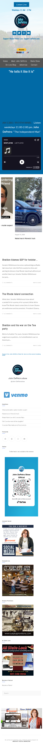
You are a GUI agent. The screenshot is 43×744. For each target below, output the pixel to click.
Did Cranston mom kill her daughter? (12, 421)
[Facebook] (14, 33)
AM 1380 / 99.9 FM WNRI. (17, 122)
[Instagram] (24, 33)
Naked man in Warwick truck (13, 238)
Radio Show (35, 61)
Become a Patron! (7, 685)
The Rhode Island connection (17, 294)
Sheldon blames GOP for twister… (20, 259)
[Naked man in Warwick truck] (18, 204)
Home (5, 61)
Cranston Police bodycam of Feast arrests (14, 425)
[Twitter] (19, 33)
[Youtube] (29, 33)
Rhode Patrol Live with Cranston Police (13, 417)
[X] (12, 439)
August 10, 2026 (8, 234)
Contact (34, 64)
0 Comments (8, 282)
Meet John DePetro (19, 61)
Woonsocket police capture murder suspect (14, 410)
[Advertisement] (21, 97)
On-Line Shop (11, 64)
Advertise (23, 64)
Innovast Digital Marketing (21, 741)
